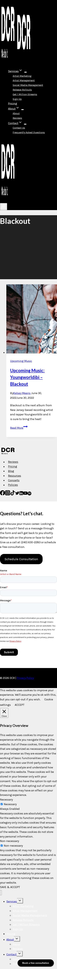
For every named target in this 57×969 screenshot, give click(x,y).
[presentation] (31, 319)
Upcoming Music (21, 361)
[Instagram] (7, 494)
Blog (11, 471)
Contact (11, 954)
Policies (13, 485)
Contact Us (19, 127)
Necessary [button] (6, 799)
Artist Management (24, 80)
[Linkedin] (21, 494)
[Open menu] (3, 206)
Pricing (12, 103)
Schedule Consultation (21, 559)
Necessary (10, 804)
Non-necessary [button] (9, 841)
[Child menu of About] (22, 109)
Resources (14, 475)
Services (11, 901)
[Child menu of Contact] (25, 124)
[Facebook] (2, 494)
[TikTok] (12, 494)
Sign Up (17, 98)
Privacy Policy (25, 678)
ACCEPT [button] (19, 705)
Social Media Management (28, 85)
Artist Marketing (22, 75)
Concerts (13, 480)
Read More (19, 428)
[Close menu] (1, 892)
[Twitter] (17, 494)
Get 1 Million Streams (25, 94)
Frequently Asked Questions (29, 132)
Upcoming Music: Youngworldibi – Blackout (27, 377)
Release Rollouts (22, 89)
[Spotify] (29, 494)
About (16, 113)
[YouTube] (25, 494)
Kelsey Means (22, 393)
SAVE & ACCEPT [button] (10, 887)
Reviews (17, 118)
